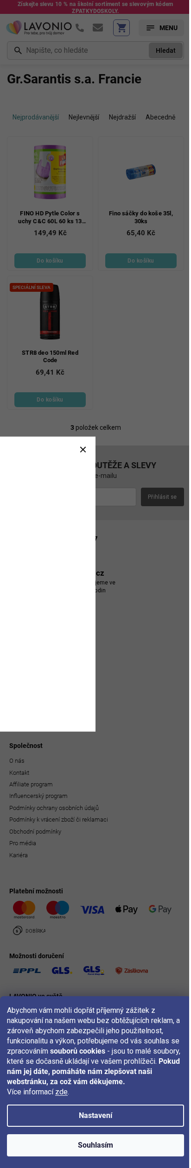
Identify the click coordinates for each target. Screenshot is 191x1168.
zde (61, 1091)
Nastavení (95, 1115)
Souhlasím (95, 1145)
